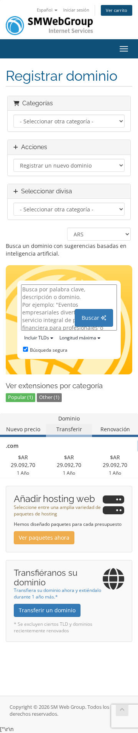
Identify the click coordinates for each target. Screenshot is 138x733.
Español (45, 10)
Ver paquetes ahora (44, 537)
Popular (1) (20, 397)
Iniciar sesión (76, 10)
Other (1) (49, 397)
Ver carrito (116, 10)
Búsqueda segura (48, 350)
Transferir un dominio (47, 610)
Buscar (91, 317)
